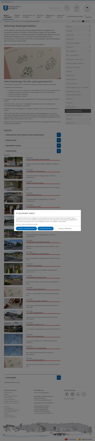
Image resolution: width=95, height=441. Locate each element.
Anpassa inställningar (64, 228)
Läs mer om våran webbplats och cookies (27, 224)
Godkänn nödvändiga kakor (26, 228)
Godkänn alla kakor (45, 228)
